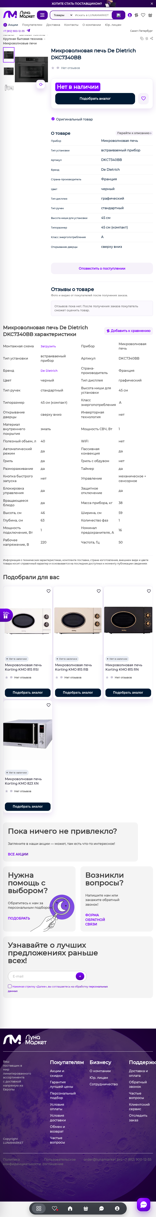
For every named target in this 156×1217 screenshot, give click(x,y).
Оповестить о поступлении (102, 268)
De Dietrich (49, 371)
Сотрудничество (104, 1084)
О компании (91, 25)
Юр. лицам (113, 25)
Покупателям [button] (62, 1062)
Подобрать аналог (95, 99)
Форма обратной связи (95, 919)
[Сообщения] (143, 1204)
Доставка (53, 25)
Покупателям (32, 25)
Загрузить (48, 346)
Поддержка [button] (141, 1062)
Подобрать (19, 918)
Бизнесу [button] (100, 1062)
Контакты (71, 25)
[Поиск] (118, 15)
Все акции (18, 854)
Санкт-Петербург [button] (141, 30)
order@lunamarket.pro (103, 1159)
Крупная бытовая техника (22, 39)
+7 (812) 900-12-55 (14, 31)
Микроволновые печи (20, 43)
